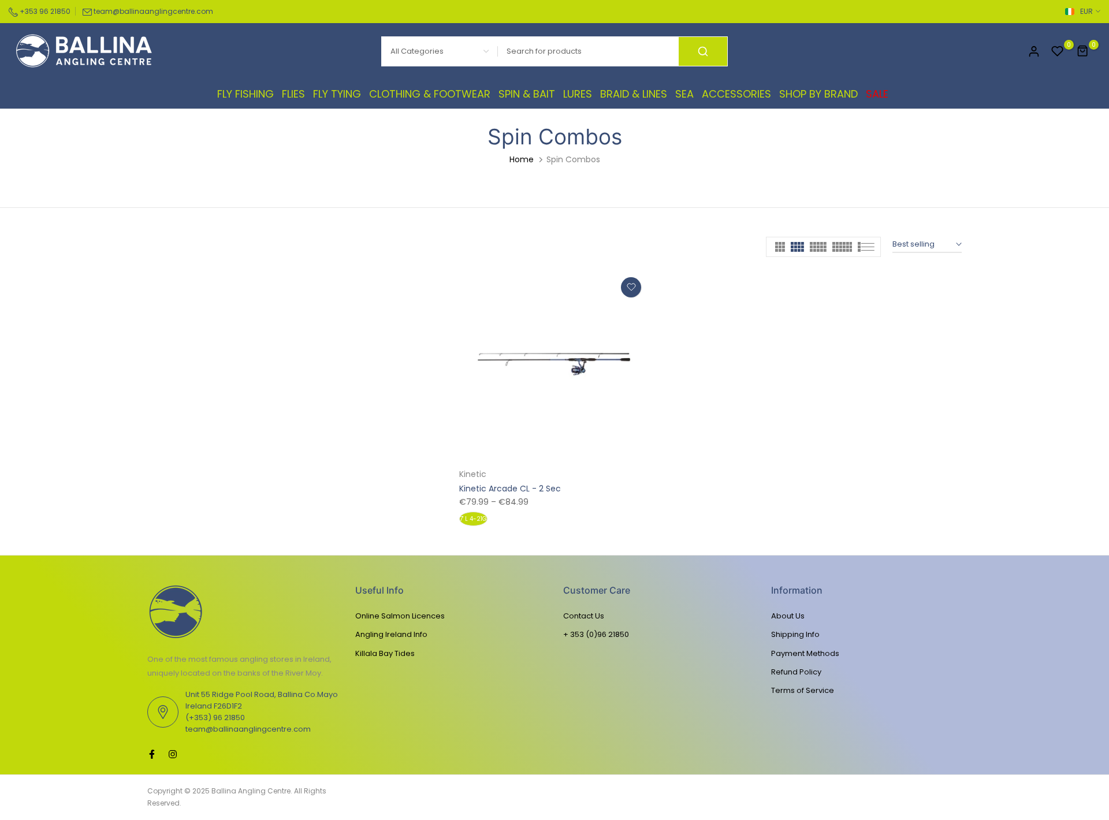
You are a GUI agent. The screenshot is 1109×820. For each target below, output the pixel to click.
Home (521, 159)
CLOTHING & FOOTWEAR (429, 94)
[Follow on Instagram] (172, 754)
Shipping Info (795, 634)
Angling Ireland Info (391, 634)
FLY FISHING (245, 94)
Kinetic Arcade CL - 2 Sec (510, 488)
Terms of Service (802, 690)
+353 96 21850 (44, 11)
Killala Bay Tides (385, 653)
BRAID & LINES (633, 94)
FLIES (293, 94)
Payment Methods (805, 653)
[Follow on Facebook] (152, 754)
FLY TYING (337, 94)
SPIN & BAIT (526, 94)
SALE (877, 94)
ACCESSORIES (736, 94)
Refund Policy (796, 671)
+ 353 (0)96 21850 (596, 634)
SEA (684, 94)
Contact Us (583, 615)
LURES (577, 94)
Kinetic (472, 474)
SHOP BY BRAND (818, 94)
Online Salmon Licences (400, 615)
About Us (788, 615)
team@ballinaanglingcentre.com (153, 11)
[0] (1057, 51)
